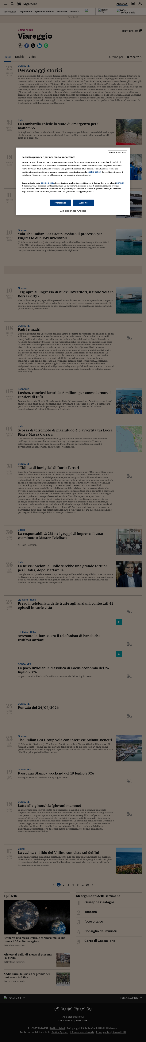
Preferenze (60, 202)
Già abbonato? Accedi (73, 210)
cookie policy (94, 172)
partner (120, 183)
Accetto (83, 202)
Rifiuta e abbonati (117, 152)
